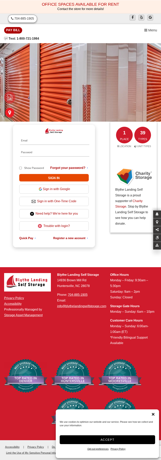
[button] (153, 414)
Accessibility (13, 303)
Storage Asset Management (23, 315)
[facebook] (132, 18)
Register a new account (69, 238)
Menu (152, 30)
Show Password (34, 167)
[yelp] (141, 18)
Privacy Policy (118, 449)
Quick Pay (26, 238)
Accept (107, 439)
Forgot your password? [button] (67, 167)
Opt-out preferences (98, 449)
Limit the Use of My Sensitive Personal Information (35, 452)
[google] (150, 18)
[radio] (9, 97)
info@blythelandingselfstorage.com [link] (81, 306)
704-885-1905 (78, 294)
